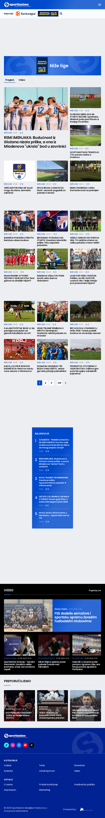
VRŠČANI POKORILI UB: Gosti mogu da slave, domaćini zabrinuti (18, 190)
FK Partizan (77, 658)
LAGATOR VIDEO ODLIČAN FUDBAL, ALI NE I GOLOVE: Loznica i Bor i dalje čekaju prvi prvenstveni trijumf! (83, 279)
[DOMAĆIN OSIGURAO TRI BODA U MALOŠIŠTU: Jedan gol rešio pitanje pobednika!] (52, 349)
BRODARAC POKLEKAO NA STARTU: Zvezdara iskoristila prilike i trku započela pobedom (51, 241)
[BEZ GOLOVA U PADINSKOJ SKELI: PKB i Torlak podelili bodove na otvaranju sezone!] (85, 311)
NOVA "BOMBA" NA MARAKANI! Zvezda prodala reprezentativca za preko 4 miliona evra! (53, 481)
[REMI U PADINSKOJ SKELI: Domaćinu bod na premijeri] (85, 171)
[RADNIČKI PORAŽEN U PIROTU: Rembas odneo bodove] (19, 221)
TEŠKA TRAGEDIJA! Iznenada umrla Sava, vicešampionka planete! (51, 715)
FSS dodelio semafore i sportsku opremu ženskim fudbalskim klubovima (76, 617)
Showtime (79, 765)
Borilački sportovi (43, 708)
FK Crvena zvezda (46, 658)
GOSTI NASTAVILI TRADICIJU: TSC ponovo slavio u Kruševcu (84, 155)
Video (22, 80)
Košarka (8, 771)
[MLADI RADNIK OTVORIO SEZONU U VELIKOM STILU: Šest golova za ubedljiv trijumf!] (19, 259)
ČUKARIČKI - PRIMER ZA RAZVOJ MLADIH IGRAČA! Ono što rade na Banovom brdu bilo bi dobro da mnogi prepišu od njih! (54, 444)
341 (59, 383)
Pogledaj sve (95, 590)
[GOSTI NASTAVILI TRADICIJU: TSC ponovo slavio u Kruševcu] (85, 135)
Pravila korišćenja (48, 784)
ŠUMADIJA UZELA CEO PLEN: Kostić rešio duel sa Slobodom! (50, 278)
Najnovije (8, 14)
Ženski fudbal (61, 609)
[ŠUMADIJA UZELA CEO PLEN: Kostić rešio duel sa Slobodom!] (52, 259)
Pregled (9, 80)
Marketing (44, 790)
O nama (8, 784)
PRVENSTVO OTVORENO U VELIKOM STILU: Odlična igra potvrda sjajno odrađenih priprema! (84, 370)
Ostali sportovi (47, 771)
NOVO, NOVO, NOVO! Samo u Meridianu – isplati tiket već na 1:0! (54, 515)
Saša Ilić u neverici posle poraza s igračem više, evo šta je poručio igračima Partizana (86, 666)
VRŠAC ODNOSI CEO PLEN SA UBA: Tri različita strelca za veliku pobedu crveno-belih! (84, 240)
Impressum (10, 790)
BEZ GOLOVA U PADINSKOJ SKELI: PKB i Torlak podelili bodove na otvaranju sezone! (85, 330)
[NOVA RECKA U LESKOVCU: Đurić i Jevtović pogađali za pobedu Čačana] (52, 171)
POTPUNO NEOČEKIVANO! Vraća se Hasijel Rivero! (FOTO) (19, 715)
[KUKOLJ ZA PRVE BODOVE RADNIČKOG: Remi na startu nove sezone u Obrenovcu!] (19, 349)
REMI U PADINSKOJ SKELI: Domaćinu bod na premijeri (84, 189)
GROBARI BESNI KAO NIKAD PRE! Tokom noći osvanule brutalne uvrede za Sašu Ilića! (85, 714)
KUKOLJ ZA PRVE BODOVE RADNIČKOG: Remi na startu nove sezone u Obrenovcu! (18, 368)
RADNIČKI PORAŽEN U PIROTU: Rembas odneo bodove (19, 239)
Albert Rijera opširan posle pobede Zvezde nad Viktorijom (51, 664)
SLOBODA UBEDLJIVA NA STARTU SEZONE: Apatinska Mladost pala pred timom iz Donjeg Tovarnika (84, 118)
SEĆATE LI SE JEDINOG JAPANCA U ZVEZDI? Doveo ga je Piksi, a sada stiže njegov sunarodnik (54, 499)
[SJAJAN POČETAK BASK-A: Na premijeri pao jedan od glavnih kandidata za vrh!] (19, 311)
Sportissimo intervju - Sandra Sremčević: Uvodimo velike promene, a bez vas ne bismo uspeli (19, 666)
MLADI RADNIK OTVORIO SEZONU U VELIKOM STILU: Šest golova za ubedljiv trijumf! (19, 278)
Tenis (42, 765)
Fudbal (7, 765)
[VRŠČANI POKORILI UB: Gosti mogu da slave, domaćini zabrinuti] (19, 171)
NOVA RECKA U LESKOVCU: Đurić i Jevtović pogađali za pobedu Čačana (51, 190)
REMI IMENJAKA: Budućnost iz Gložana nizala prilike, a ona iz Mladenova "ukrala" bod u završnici (35, 142)
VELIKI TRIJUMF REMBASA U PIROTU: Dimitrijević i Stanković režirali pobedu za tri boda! (51, 332)
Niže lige (8, 133)
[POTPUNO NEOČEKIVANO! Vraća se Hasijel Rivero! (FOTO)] (19, 705)
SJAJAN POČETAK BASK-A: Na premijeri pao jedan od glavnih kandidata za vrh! (19, 330)
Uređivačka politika (84, 784)
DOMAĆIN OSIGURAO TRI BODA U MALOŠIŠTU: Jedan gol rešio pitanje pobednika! (51, 368)
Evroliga (10, 709)
